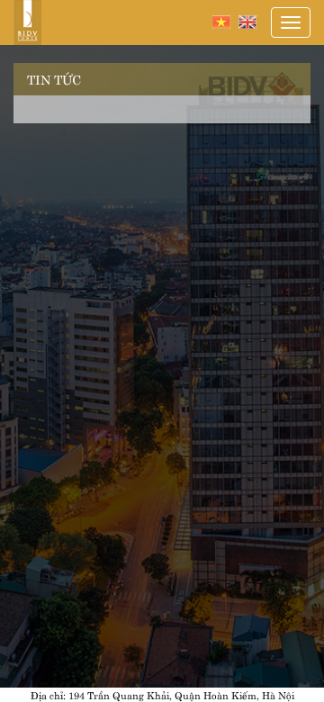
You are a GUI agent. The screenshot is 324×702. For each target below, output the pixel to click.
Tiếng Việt (221, 22)
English (247, 22)
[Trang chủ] (27, 22)
